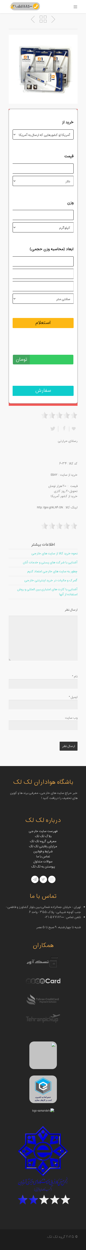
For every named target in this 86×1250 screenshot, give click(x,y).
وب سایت (71, 718)
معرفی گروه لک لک (43, 841)
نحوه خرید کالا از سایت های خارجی (54, 553)
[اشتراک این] (63, 429)
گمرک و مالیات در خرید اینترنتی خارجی (51, 580)
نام (75, 676)
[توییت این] (53, 429)
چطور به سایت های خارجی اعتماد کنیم (52, 571)
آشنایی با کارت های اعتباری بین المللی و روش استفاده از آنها (47, 591)
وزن (70, 202)
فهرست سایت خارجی (43, 831)
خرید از (68, 122)
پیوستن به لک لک (43, 867)
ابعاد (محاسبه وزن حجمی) (52, 249)
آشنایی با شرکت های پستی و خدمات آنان (50, 562)
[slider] (59, 415)
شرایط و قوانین (43, 851)
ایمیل (73, 697)
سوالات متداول (43, 861)
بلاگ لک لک (43, 836)
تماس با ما (43, 856)
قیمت (69, 156)
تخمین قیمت (63, 347)
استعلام (43, 322)
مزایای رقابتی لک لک (43, 846)
